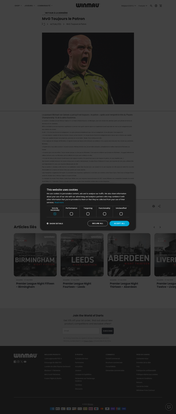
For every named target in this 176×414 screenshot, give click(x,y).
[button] (55, 223)
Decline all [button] (97, 223)
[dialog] (88, 207)
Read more (59, 202)
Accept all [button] (119, 223)
